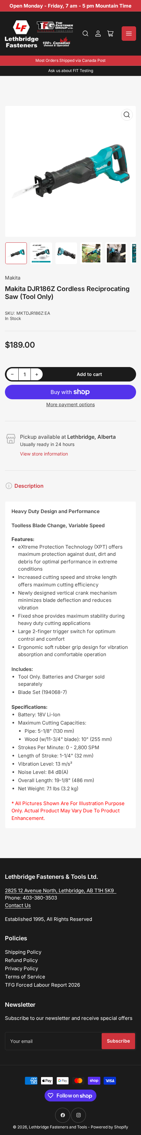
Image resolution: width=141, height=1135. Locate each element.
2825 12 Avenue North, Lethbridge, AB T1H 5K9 (60, 890)
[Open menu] (129, 33)
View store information (44, 453)
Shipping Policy (23, 952)
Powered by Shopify (109, 1126)
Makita (12, 278)
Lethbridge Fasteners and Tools (58, 1126)
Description (29, 485)
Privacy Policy (21, 968)
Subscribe (118, 1041)
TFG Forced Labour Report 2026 (42, 985)
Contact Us (18, 905)
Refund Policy (21, 960)
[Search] (85, 33)
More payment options (70, 404)
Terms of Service (25, 977)
